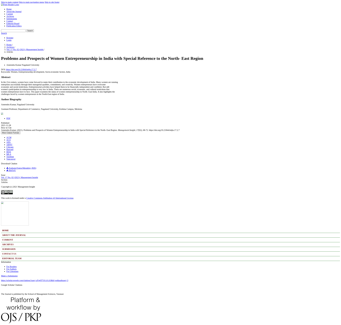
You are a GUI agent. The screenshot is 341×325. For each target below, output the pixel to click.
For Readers (11, 266)
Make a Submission (9, 276)
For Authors (11, 269)
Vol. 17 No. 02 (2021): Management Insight (25, 49)
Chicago (9, 147)
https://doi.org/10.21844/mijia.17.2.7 (21, 69)
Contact (9, 21)
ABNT (9, 145)
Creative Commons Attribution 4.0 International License (49, 198)
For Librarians (12, 271)
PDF (8, 118)
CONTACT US (9, 254)
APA (8, 142)
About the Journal (13, 11)
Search (30, 31)
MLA (8, 154)
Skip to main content (9, 2)
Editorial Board (12, 23)
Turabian (10, 157)
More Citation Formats (10, 133)
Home (9, 9)
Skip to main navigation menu (31, 2)
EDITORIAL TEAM (11, 258)
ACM (8, 137)
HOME (5, 230)
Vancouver (10, 159)
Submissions (11, 19)
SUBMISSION (9, 249)
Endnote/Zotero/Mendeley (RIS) (22, 168)
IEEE (8, 152)
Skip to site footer (52, 2)
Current (9, 14)
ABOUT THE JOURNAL (14, 235)
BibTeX (12, 170)
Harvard (9, 149)
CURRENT (7, 240)
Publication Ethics (14, 26)
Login (8, 40)
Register (9, 38)
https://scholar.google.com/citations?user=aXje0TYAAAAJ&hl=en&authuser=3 (34, 280)
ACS (8, 140)
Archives (10, 16)
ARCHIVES (8, 244)
